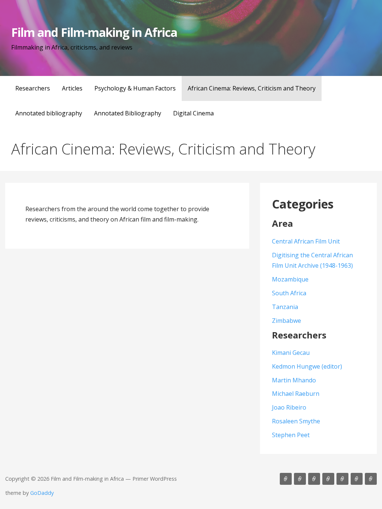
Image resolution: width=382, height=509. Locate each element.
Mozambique (290, 279)
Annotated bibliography (48, 113)
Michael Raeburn (295, 393)
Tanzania (285, 307)
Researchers (32, 88)
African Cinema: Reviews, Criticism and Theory (252, 88)
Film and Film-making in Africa (94, 32)
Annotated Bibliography (127, 113)
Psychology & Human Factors (135, 88)
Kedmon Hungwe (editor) (307, 366)
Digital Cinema (193, 113)
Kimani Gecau (291, 353)
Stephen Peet (291, 435)
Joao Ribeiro (289, 407)
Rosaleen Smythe (296, 421)
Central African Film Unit (306, 241)
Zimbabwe (286, 320)
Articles (72, 88)
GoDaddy (42, 492)
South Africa (289, 293)
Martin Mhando (294, 380)
